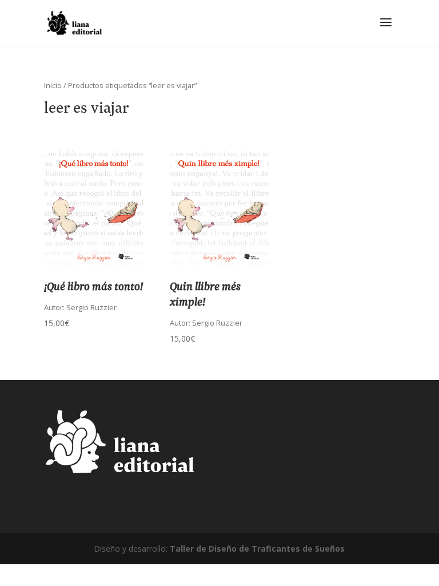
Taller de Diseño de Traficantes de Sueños (257, 548)
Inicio (53, 85)
